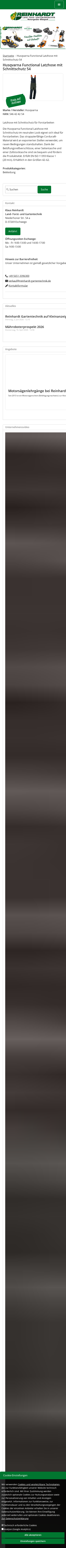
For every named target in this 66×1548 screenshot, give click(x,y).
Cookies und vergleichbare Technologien (39, 1484)
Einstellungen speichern (33, 1541)
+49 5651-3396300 (19, 276)
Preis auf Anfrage (15, 101)
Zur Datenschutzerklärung (15, 1518)
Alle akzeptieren (33, 1534)
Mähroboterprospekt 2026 (24, 327)
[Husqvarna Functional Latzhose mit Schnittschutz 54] (33, 87)
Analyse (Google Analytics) (17, 1529)
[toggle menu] (59, 4)
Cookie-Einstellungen (15, 1475)
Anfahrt (12, 231)
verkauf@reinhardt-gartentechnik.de (30, 280)
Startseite (8, 55)
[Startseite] (33, 16)
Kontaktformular (18, 285)
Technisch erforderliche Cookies (20, 1525)
